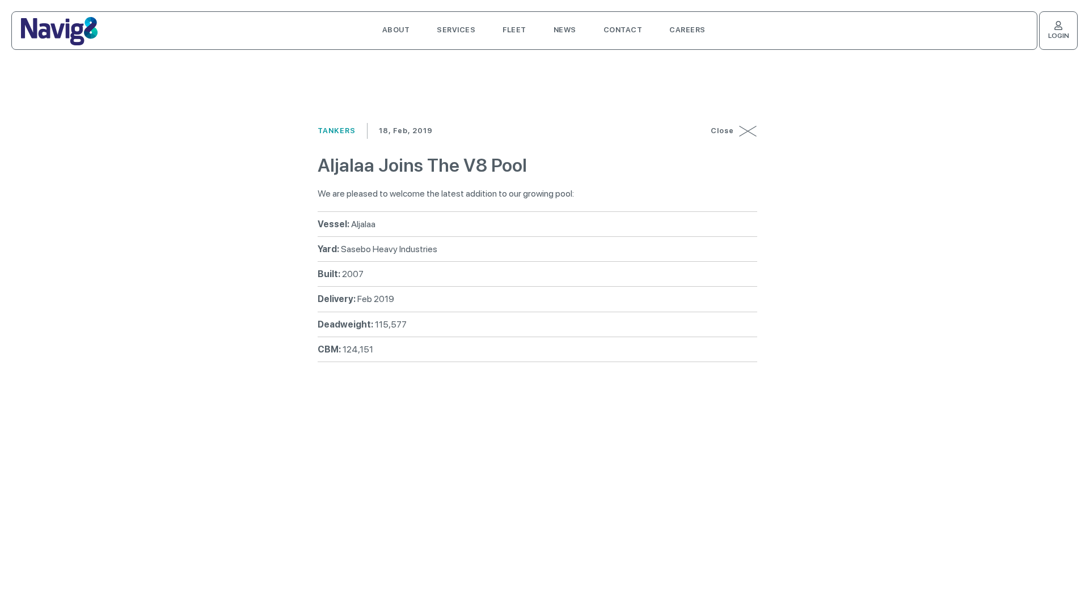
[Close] (748, 131)
